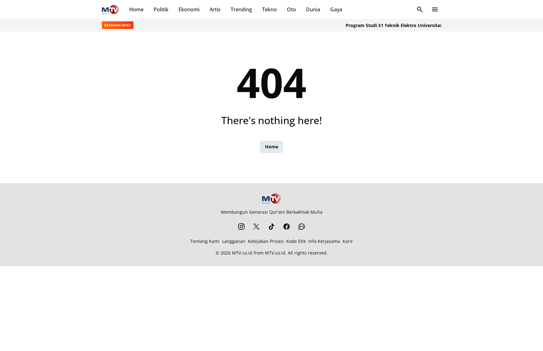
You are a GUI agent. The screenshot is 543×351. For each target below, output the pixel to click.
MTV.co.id (242, 253)
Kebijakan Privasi (266, 241)
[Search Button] (420, 9)
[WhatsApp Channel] (301, 226)
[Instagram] (241, 226)
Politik (161, 9)
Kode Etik (296, 241)
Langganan (233, 241)
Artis (215, 9)
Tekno (269, 9)
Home (136, 9)
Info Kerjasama (324, 241)
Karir (348, 241)
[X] (256, 226)
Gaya (336, 9)
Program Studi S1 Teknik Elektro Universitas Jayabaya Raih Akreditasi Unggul (426, 25)
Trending (241, 9)
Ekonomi (189, 9)
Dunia (313, 9)
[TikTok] (271, 226)
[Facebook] (286, 226)
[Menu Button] (435, 9)
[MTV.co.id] (110, 9)
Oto (291, 9)
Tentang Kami (205, 241)
